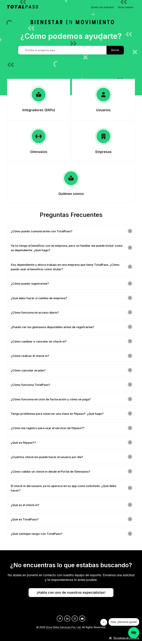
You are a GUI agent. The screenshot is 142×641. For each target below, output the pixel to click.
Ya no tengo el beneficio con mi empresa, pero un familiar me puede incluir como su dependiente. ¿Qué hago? (67, 248)
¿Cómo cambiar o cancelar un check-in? (38, 341)
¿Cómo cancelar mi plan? (28, 370)
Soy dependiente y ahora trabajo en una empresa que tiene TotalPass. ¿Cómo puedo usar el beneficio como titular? (65, 267)
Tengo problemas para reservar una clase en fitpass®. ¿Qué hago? (57, 413)
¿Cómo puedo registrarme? (30, 283)
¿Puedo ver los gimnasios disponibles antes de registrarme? (52, 327)
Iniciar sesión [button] (125, 7)
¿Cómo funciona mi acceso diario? (35, 312)
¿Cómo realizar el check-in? (30, 356)
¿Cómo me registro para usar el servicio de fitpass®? (48, 428)
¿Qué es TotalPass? (24, 519)
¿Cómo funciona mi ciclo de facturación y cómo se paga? (51, 399)
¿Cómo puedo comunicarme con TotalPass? (41, 231)
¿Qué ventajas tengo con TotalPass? (36, 533)
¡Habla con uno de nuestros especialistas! (71, 592)
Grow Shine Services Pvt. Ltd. (63, 627)
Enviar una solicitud (102, 7)
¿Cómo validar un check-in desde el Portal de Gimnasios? (50, 471)
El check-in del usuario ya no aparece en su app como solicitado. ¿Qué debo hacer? (63, 488)
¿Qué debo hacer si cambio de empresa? (39, 298)
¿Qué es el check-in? (25, 505)
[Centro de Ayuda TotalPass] (22, 7)
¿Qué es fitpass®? (23, 442)
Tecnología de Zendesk (126, 637)
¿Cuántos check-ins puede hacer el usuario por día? (47, 457)
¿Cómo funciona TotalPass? (30, 385)
